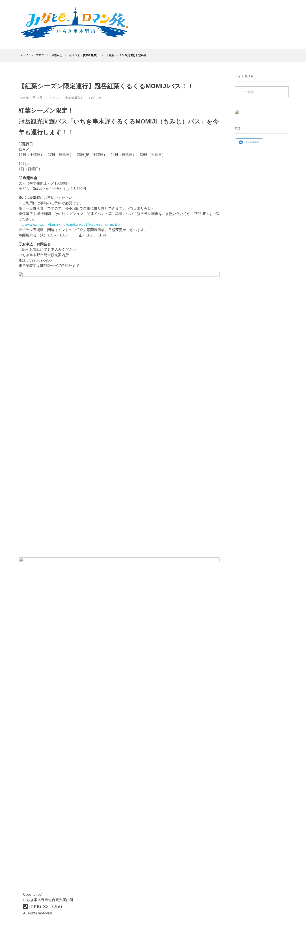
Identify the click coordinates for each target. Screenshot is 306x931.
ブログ (40, 55)
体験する (105, 920)
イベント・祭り (110, 884)
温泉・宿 (105, 911)
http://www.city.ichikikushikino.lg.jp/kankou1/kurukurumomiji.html (70, 224)
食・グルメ (107, 875)
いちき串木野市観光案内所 (185, 875)
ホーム (25, 55)
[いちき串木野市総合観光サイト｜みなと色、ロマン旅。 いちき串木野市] (74, 23)
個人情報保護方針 (244, 893)
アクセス (171, 884)
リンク (235, 875)
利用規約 (237, 884)
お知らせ (56, 55)
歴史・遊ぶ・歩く (112, 893)
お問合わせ (173, 893)
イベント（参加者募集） (84, 55)
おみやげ (105, 902)
